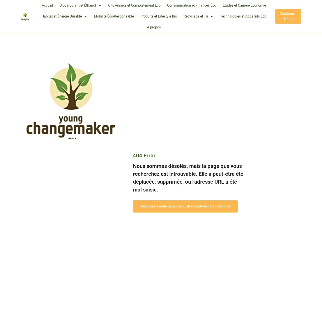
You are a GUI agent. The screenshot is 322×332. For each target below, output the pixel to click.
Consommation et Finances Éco (191, 5)
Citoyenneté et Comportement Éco (134, 5)
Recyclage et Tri (196, 16)
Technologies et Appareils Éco (243, 16)
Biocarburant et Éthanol (78, 5)
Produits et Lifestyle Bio (158, 16)
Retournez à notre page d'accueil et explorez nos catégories (185, 206)
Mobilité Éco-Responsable (114, 16)
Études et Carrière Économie (244, 5)
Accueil (47, 5)
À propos (154, 27)
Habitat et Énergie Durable (61, 16)
